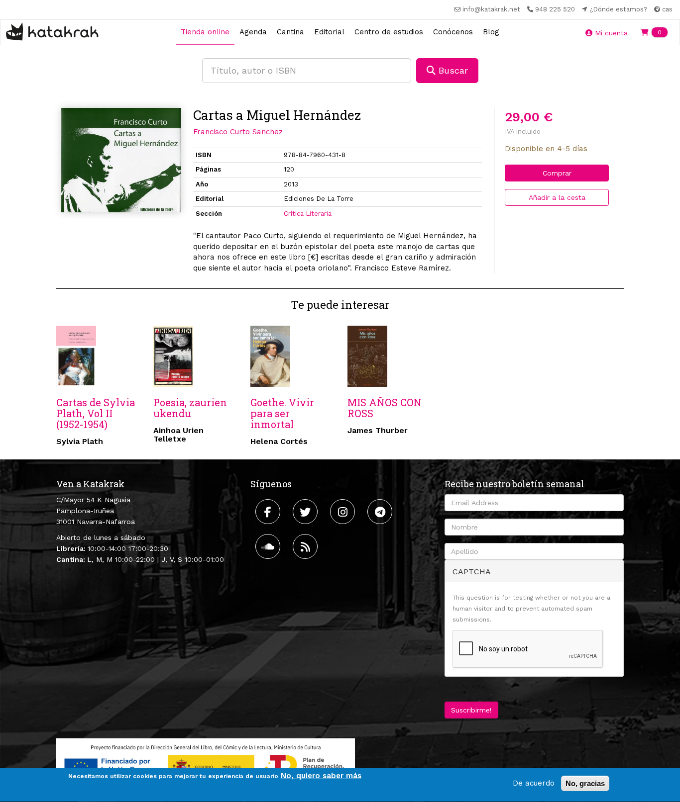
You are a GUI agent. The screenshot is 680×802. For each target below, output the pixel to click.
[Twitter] (306, 511)
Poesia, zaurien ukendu (190, 408)
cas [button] (666, 9)
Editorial (329, 31)
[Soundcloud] (269, 546)
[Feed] (306, 546)
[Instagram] (343, 511)
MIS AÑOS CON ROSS (384, 408)
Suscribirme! (471, 710)
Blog (491, 31)
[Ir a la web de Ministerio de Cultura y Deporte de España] (205, 764)
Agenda (253, 31)
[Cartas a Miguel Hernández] (121, 160)
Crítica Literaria (308, 213)
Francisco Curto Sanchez (238, 131)
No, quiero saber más (321, 775)
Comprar (557, 173)
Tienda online (205, 31)
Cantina (290, 31)
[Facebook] (269, 511)
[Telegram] (381, 511)
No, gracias (585, 783)
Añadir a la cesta (557, 197)
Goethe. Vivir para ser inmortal (282, 413)
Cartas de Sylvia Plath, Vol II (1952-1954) (95, 413)
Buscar (452, 70)
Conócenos (453, 31)
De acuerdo (534, 783)
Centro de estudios (388, 31)
